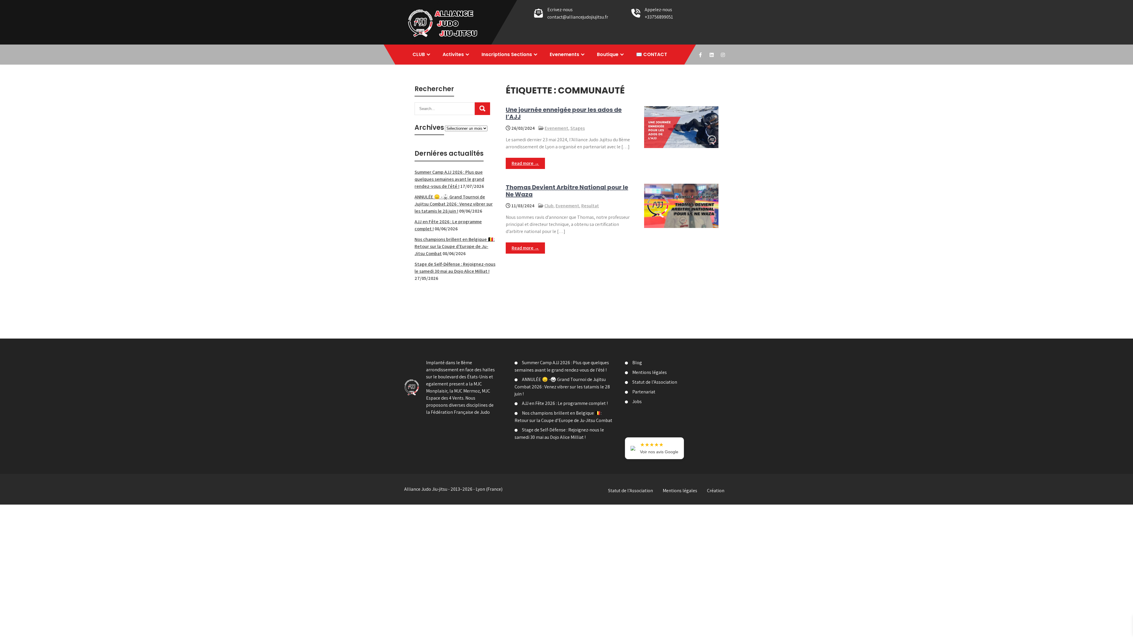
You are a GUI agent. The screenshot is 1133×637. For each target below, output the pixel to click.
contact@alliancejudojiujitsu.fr (577, 17)
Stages (577, 128)
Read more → (525, 163)
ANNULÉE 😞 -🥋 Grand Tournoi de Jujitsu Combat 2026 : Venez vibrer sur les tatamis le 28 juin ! (454, 204)
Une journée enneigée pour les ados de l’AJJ (564, 113)
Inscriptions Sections (507, 54)
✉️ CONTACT (651, 54)
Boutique (607, 54)
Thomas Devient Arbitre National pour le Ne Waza (567, 190)
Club (549, 206)
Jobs (637, 401)
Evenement (556, 128)
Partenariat (643, 392)
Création (715, 490)
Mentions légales (649, 372)
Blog (637, 362)
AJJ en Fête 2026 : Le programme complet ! (565, 403)
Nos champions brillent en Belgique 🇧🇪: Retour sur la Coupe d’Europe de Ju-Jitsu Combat (455, 246)
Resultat (590, 206)
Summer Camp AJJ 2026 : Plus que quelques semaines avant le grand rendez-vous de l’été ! (449, 179)
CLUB (418, 54)
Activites (453, 54)
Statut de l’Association (654, 382)
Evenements (564, 54)
